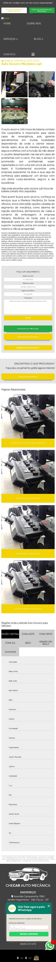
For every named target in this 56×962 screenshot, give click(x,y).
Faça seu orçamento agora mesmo (14, 10)
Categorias (18, 61)
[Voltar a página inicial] (28, 18)
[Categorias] (33, 54)
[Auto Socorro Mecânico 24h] (14, 84)
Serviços (9, 39)
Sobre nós (34, 23)
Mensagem (28, 298)
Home (7, 23)
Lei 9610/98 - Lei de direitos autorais (36, 861)
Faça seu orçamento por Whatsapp (42, 10)
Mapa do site (28, 944)
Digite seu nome (28, 276)
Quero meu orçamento (28, 376)
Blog (37, 39)
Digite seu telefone (28, 290)
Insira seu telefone (17, 923)
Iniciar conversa (29, 934)
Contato (9, 54)
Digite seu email (28, 283)
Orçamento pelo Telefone (28, 337)
